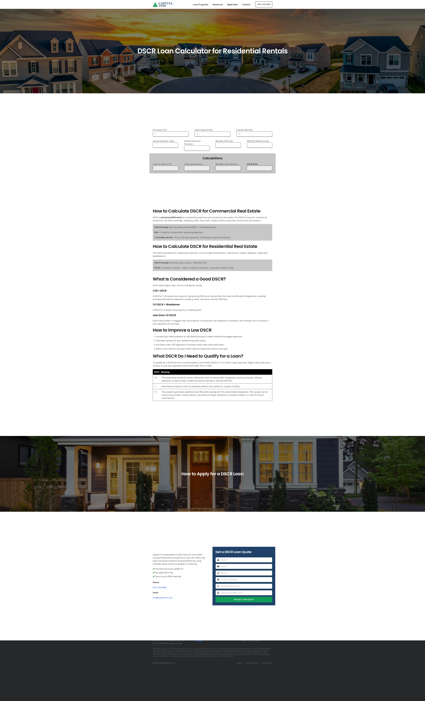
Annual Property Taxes (163, 141)
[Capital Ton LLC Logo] (163, 4)
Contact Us (267, 663)
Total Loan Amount (193, 164)
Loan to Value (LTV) (162, 164)
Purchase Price (160, 129)
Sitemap (199, 641)
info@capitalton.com (163, 597)
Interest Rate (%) (244, 129)
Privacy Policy (252, 663)
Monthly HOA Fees (224, 141)
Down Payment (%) (203, 129)
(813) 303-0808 (159, 587)
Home (240, 663)
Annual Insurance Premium (192, 142)
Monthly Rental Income (258, 141)
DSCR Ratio (252, 164)
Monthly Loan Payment (226, 164)
